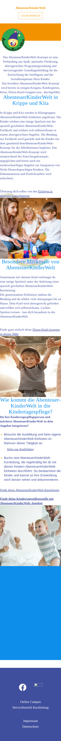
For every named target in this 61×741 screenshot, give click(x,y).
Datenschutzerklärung (17, 654)
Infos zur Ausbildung (20, 449)
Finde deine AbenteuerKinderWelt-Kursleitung (29, 490)
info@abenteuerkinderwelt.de (29, 616)
